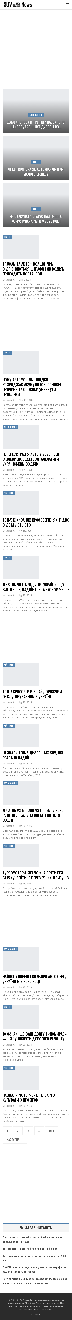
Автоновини (36, 114)
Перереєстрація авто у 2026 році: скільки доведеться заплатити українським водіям (31, 459)
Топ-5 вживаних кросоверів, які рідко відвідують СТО (36, 522)
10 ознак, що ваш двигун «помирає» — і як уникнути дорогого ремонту (35, 1036)
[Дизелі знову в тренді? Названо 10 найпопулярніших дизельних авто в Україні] (36, 111)
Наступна (13, 1139)
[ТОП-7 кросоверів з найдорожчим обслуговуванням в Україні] (21, 674)
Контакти (36, 1314)
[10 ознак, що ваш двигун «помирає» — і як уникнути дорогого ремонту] (21, 1017)
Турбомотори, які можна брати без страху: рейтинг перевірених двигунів (36, 875)
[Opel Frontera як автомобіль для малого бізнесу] (36, 158)
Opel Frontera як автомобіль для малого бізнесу (36, 171)
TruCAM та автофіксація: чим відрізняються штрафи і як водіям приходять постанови (34, 269)
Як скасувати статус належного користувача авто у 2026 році (36, 219)
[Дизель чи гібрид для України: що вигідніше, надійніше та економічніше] (21, 567)
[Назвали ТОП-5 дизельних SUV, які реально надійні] (21, 735)
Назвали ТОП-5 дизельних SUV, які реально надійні (33, 755)
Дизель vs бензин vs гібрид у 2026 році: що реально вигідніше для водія (33, 815)
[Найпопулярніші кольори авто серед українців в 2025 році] (21, 959)
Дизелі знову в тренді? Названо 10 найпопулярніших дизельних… (36, 124)
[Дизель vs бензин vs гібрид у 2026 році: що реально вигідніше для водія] (21, 793)
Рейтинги (8, 493)
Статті (36, 162)
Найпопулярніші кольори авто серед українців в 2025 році (35, 979)
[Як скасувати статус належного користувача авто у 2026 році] (36, 205)
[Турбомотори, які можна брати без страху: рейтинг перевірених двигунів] (21, 855)
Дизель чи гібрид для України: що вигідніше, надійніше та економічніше (36, 587)
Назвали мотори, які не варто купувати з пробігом (29, 1097)
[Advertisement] (36, 47)
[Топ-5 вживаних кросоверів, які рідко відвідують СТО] (21, 503)
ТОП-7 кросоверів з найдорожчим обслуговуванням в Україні (32, 694)
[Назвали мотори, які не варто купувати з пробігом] (21, 1077)
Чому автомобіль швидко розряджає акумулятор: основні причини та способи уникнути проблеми (32, 387)
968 (51, 1131)
